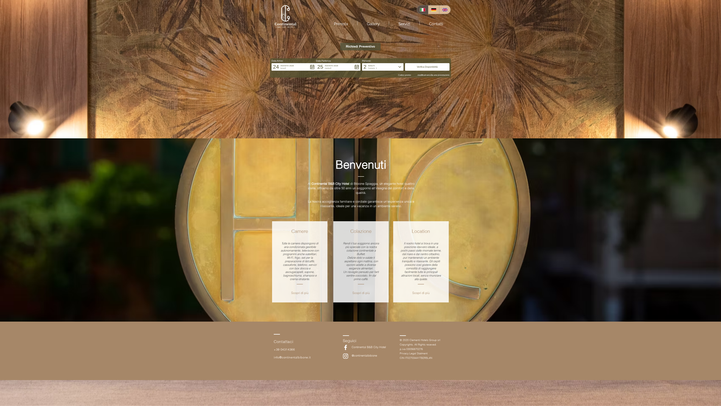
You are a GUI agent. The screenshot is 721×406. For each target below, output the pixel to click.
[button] (361, 293)
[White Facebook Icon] (345, 347)
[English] (444, 9)
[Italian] (422, 9)
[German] (433, 9)
